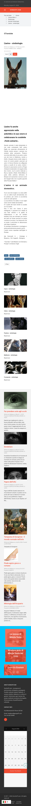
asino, (6, 255)
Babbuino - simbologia (10, 355)
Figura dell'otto (10, 482)
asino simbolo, (19, 258)
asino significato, (9, 258)
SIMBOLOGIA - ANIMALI (15, 48)
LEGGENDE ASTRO (14, 608)
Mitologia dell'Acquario (13, 604)
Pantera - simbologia (10, 333)
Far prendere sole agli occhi (15, 411)
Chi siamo (18, 801)
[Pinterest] (5, 719)
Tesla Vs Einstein (15, 667)
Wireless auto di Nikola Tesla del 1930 (15, 653)
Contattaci (19, 803)
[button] (5, 10)
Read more (7, 292)
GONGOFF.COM (15, 10)
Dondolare (8, 447)
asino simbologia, (14, 255)
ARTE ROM (8, 544)
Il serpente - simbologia (11, 377)
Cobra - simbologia (9, 311)
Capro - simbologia (9, 289)
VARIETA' (11, 570)
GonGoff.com (17, 796)
